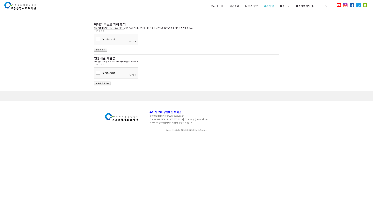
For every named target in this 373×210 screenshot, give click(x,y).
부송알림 (269, 6)
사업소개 (234, 6)
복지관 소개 (217, 6)
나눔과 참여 (251, 6)
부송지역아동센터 (305, 6)
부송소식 (285, 6)
